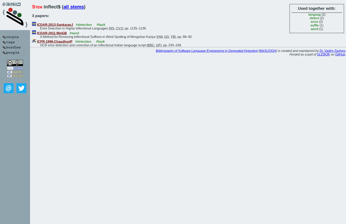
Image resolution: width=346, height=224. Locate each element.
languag (314, 14)
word (314, 29)
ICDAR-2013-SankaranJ (55, 24)
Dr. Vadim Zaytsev (332, 51)
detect (314, 18)
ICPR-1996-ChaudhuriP (54, 41)
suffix (314, 25)
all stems (73, 6)
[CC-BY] (15, 65)
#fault (101, 24)
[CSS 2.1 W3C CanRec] (15, 80)
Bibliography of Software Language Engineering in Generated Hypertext (207, 51)
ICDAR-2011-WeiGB (52, 33)
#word (74, 33)
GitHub (340, 54)
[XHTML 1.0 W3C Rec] (15, 72)
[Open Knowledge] (15, 68)
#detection (84, 24)
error (314, 21)
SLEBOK (323, 54)
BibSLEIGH (268, 51)
